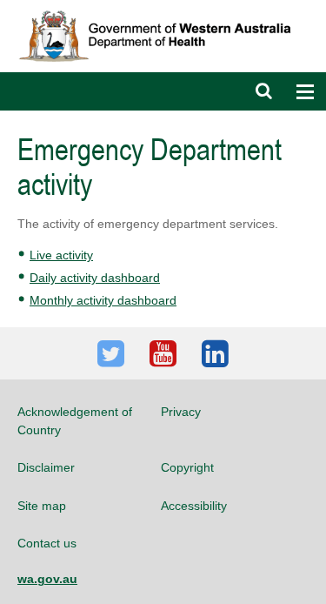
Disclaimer (46, 467)
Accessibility (194, 506)
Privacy (181, 412)
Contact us (47, 543)
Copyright (187, 467)
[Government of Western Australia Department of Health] (163, 8)
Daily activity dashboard (95, 278)
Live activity (61, 255)
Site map (41, 506)
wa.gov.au (47, 579)
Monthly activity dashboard (103, 300)
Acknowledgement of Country (74, 420)
